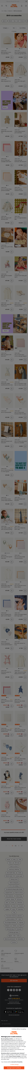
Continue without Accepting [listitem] (19, 1029)
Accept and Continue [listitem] (14, 1068)
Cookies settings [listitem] (14, 1064)
